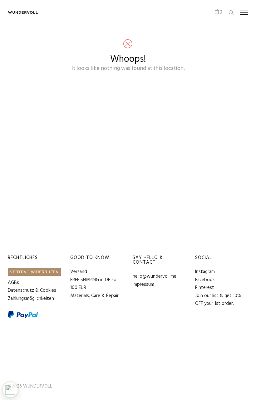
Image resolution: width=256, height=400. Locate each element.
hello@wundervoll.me (154, 276)
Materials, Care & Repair (94, 296)
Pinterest (204, 287)
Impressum (143, 284)
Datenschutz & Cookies (32, 290)
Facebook (205, 280)
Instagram (205, 272)
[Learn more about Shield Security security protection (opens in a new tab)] (10, 389)
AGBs (13, 282)
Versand (78, 272)
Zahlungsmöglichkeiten (31, 298)
